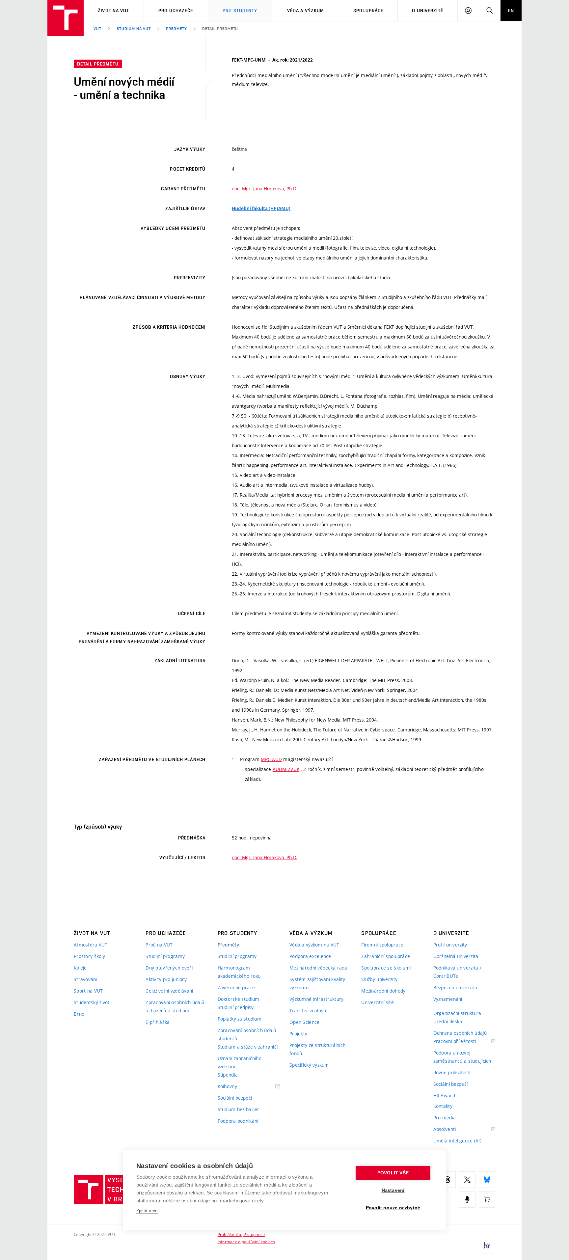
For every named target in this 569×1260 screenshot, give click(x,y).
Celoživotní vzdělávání (169, 991)
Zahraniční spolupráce (385, 956)
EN (511, 10)
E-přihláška (158, 1022)
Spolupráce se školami (386, 968)
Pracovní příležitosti (463, 1041)
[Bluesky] (487, 1179)
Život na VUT (113, 10)
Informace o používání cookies (246, 1241)
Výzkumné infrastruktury (316, 999)
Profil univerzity (450, 945)
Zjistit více (147, 1210)
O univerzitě (427, 10)
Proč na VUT (159, 945)
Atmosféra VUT (91, 945)
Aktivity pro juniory (166, 979)
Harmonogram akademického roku (239, 972)
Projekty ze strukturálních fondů (317, 1049)
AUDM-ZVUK (286, 769)
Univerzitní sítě (377, 1002)
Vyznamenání (447, 999)
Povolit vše (393, 1172)
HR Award (444, 1095)
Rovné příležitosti (452, 1072)
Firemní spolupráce (382, 945)
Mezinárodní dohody (383, 991)
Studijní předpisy (236, 1007)
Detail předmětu (220, 28)
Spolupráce (368, 10)
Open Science (304, 1022)
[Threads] (447, 1179)
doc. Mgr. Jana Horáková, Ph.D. (264, 188)
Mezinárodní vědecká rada (318, 968)
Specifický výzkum (309, 1065)
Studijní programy (165, 956)
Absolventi (453, 1129)
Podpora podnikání (238, 1121)
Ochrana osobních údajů (460, 1033)
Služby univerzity (379, 979)
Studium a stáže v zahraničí (248, 1047)
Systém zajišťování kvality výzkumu (317, 983)
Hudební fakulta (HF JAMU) (261, 208)
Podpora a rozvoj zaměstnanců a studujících (462, 1057)
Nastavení (393, 1190)
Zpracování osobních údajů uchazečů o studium (175, 1006)
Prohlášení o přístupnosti (241, 1234)
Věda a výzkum (305, 10)
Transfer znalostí (307, 1010)
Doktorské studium (238, 999)
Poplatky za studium (239, 1019)
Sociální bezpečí (235, 1098)
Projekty (298, 1033)
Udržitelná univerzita (455, 956)
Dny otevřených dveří (169, 968)
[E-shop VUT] (487, 1199)
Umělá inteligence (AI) (457, 1140)
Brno (79, 1014)
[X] (467, 1179)
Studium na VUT (134, 28)
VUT (97, 28)
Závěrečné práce (236, 987)
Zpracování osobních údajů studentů (247, 1034)
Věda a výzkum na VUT (314, 945)
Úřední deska (447, 1021)
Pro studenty (240, 10)
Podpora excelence (310, 956)
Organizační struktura (457, 1013)
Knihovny (236, 1086)
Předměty (176, 28)
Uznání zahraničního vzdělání (239, 1062)
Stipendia (228, 1075)
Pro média (444, 1117)
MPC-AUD (271, 759)
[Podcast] (467, 1199)
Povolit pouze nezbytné (393, 1207)
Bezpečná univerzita (455, 987)
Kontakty (442, 1106)
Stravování (85, 979)
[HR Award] (487, 1245)
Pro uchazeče (175, 10)
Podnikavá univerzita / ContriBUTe (457, 972)
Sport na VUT (88, 991)
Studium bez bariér (238, 1109)
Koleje (80, 968)
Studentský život (91, 1002)
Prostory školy (89, 956)
